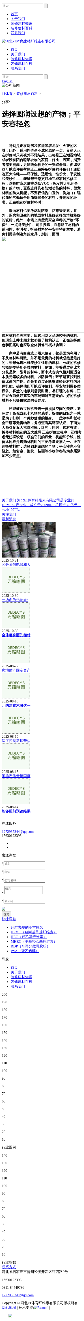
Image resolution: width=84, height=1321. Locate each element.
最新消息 (9, 519)
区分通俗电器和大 (16, 564)
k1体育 (7, 94)
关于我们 (18, 54)
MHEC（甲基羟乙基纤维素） (34, 941)
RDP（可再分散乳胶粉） (30, 946)
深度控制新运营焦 (16, 741)
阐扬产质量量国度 (16, 776)
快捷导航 (9, 919)
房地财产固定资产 (16, 670)
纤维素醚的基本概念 (27, 927)
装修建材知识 (21, 59)
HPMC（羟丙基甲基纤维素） (34, 932)
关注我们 (9, 514)
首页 (14, 49)
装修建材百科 (21, 64)
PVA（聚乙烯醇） (25, 951)
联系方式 (9, 1267)
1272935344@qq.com (18, 831)
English (7, 81)
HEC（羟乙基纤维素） (29, 937)
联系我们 (18, 68)
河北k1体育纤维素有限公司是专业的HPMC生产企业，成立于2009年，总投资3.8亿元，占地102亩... (41, 505)
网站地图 (9, 1308)
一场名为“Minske (15, 600)
